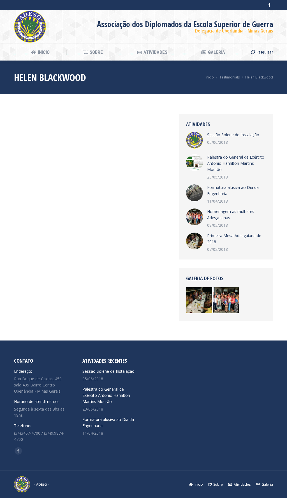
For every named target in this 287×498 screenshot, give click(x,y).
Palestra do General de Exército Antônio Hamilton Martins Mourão (235, 163)
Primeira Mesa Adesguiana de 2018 (234, 238)
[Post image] (194, 140)
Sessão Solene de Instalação (233, 134)
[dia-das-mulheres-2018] (226, 300)
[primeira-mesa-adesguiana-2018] (199, 300)
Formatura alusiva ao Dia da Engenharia (233, 190)
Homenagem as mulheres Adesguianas (230, 214)
